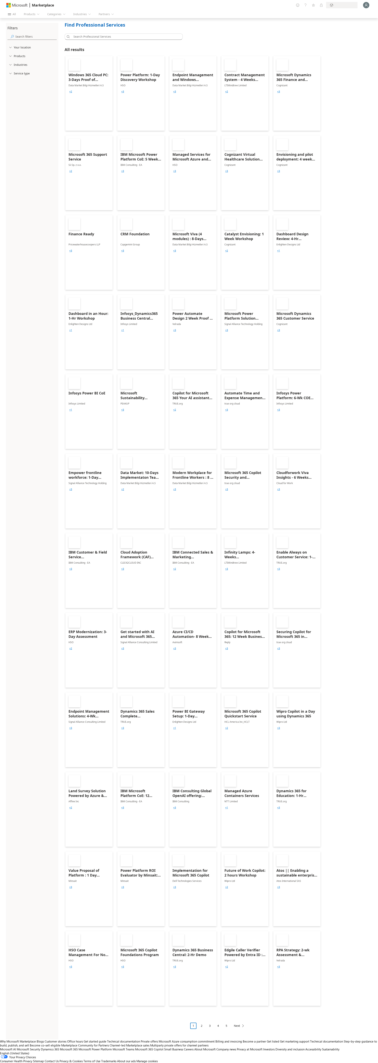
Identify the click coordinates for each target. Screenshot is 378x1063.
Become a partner (254, 1041)
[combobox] (124, 36)
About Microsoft (205, 1049)
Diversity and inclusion (290, 1049)
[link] (89, 93)
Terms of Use (91, 1061)
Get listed (273, 1041)
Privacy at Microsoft (249, 1049)
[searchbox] (36, 36)
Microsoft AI (8, 1049)
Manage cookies (147, 1061)
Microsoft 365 (69, 1049)
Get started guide (95, 1041)
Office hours (75, 1041)
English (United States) (14, 1053)
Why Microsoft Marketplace (18, 1041)
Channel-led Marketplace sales (129, 1045)
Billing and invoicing (228, 1041)
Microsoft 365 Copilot (149, 1049)
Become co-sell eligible (45, 1045)
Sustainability (330, 1049)
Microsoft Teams (123, 1049)
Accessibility (313, 1049)
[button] (67, 36)
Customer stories (55, 1041)
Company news (226, 1049)
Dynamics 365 (50, 1049)
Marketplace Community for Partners (85, 1045)
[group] (71, 91)
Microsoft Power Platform (95, 1049)
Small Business (173, 1049)
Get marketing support (294, 1041)
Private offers (149, 1041)
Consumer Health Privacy (16, 1061)
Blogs (40, 1041)
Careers (189, 1049)
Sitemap (38, 1061)
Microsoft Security (28, 1049)
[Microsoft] (17, 5)
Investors (269, 1049)
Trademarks (108, 1061)
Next (237, 1026)
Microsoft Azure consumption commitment (187, 1041)
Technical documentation (123, 1041)
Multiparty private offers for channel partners (179, 1045)
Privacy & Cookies (71, 1061)
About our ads (126, 1061)
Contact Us (52, 1061)
